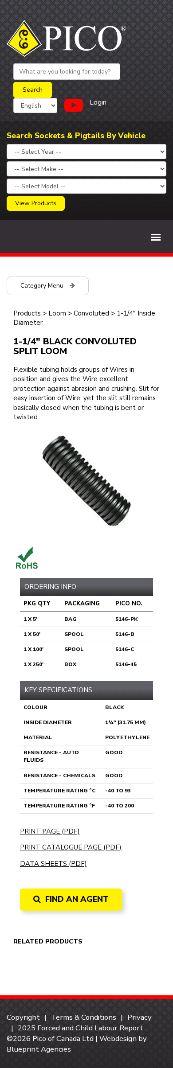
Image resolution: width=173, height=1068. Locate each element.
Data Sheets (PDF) (53, 863)
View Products (35, 203)
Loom (57, 313)
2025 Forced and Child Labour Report (80, 1028)
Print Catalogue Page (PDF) (71, 847)
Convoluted (91, 313)
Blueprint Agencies (39, 1049)
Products (27, 313)
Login (98, 102)
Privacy (139, 1017)
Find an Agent (76, 899)
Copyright (23, 1017)
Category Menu (42, 285)
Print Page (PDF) (50, 831)
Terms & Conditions (83, 1017)
